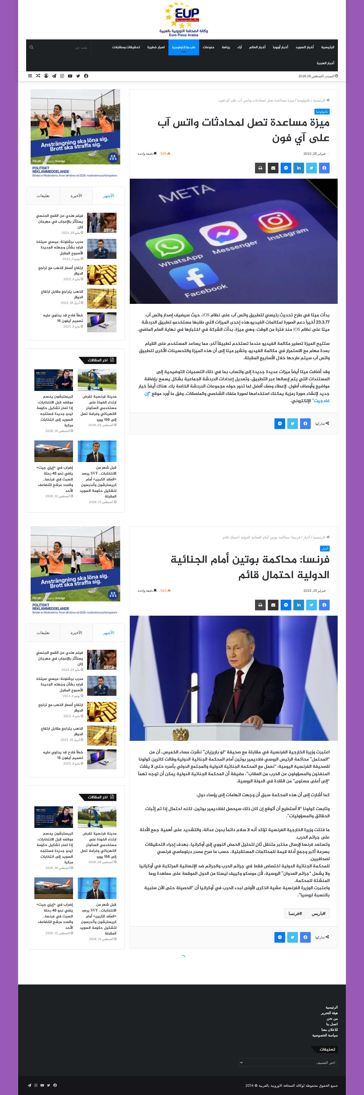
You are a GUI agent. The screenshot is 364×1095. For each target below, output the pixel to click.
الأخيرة (76, 195)
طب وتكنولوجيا (183, 47)
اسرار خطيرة (156, 47)
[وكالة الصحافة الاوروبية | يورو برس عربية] (182, 19)
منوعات (208, 47)
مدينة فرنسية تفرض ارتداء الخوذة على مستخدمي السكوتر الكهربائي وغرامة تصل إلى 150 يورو (98, 408)
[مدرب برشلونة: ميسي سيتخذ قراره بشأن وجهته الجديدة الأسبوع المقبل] (101, 249)
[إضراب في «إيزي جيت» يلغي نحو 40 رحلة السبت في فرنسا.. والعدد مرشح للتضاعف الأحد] (53, 451)
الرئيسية (327, 47)
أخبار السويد (305, 47)
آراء (239, 47)
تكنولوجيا (303, 100)
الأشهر (108, 195)
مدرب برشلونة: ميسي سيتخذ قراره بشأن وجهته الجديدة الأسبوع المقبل (59, 247)
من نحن (332, 1018)
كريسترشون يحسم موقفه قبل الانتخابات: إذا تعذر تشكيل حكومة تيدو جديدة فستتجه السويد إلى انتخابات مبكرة (55, 411)
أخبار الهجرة (325, 63)
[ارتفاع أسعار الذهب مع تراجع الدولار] (101, 275)
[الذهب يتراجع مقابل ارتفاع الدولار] (101, 299)
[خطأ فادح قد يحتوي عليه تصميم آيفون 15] (101, 322)
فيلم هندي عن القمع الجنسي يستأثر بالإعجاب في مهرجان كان (59, 221)
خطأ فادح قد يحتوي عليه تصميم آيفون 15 (63, 318)
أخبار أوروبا (280, 47)
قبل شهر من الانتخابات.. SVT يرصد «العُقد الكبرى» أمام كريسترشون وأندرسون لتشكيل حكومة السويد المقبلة (98, 482)
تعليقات (43, 195)
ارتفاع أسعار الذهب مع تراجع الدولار (60, 271)
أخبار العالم (257, 47)
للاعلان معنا (329, 1029)
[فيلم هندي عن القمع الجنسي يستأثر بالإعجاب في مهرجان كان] (101, 223)
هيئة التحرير (329, 1013)
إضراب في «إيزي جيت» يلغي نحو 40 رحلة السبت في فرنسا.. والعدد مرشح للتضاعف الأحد (55, 479)
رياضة (226, 47)
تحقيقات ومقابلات (126, 47)
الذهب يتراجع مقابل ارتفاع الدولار (62, 295)
